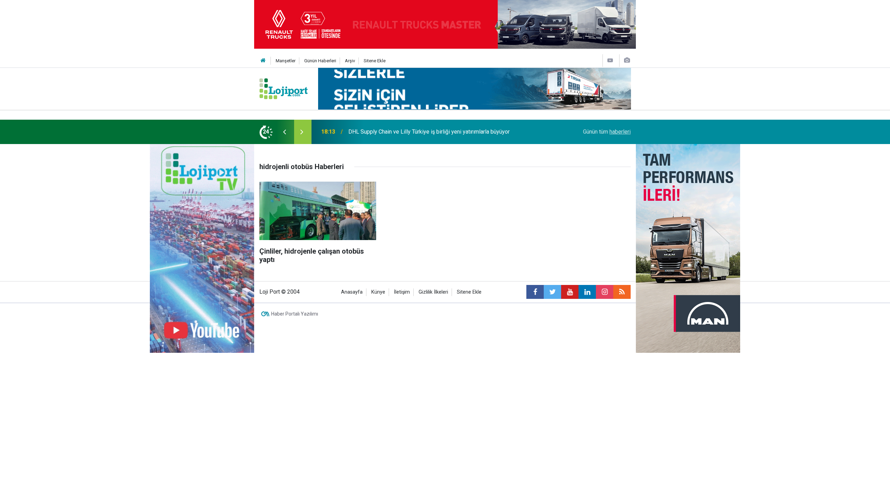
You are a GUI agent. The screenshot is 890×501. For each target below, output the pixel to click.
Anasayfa (352, 292)
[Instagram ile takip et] (604, 292)
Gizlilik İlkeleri (433, 292)
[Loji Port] (283, 88)
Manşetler (286, 60)
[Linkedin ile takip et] (587, 292)
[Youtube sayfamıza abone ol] (569, 292)
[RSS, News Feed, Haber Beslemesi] (622, 292)
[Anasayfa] (263, 60)
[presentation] (284, 132)
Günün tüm (607, 131)
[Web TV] (610, 60)
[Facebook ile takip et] (535, 292)
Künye (378, 292)
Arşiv (350, 60)
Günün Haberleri (320, 60)
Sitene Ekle (375, 60)
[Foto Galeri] (627, 60)
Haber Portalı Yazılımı (294, 314)
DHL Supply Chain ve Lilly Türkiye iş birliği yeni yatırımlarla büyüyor (429, 131)
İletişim (402, 292)
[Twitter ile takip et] (552, 292)
